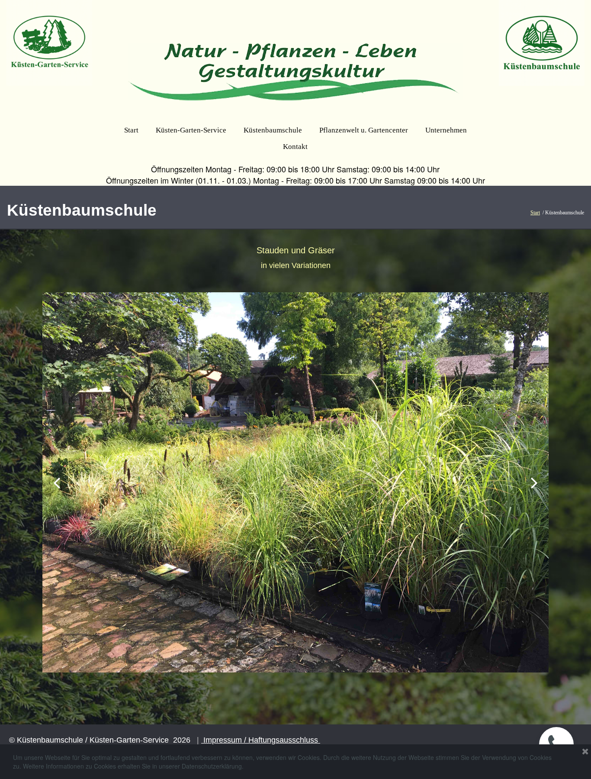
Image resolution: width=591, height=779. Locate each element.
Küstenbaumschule (273, 130)
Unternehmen (446, 130)
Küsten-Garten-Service (191, 130)
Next (534, 483)
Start (131, 130)
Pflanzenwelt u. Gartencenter (363, 130)
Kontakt (295, 146)
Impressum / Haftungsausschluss (260, 740)
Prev (57, 483)
